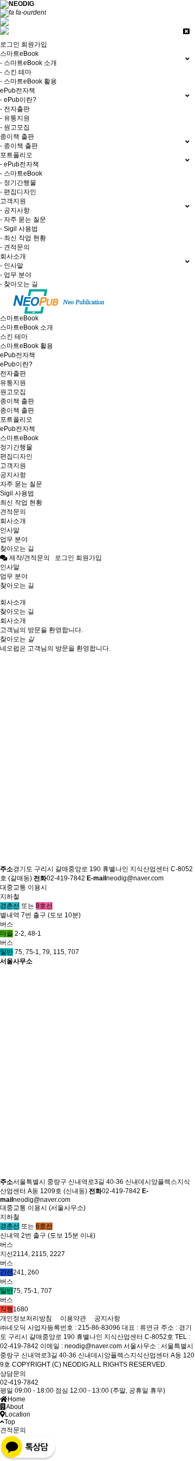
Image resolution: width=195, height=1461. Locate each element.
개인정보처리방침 (26, 1318)
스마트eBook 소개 (26, 327)
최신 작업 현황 (21, 502)
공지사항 (13, 475)
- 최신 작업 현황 (23, 238)
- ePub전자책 (19, 164)
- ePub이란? (18, 100)
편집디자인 (16, 456)
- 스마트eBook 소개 (28, 63)
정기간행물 (16, 447)
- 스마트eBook (21, 173)
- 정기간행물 (18, 182)
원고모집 (13, 392)
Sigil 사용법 (17, 493)
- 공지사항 (15, 210)
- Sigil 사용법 (19, 229)
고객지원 (13, 465)
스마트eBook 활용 (26, 346)
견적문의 (13, 512)
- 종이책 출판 (19, 146)
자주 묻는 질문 (21, 484)
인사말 (10, 530)
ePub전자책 (17, 355)
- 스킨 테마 (15, 72)
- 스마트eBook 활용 (28, 81)
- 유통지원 (15, 118)
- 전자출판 (15, 109)
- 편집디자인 (18, 192)
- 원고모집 (15, 127)
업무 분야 (14, 539)
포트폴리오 (16, 419)
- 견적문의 (15, 247)
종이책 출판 (17, 401)
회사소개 (13, 521)
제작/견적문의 (29, 558)
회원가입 (34, 44)
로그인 (10, 44)
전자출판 (13, 373)
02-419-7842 (19, 1382)
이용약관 (73, 1318)
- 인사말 (11, 265)
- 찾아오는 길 (19, 284)
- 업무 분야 (15, 275)
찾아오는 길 (17, 548)
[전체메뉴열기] (23, 12)
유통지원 (13, 383)
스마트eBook (19, 318)
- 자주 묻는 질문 (23, 219)
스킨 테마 (14, 336)
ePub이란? (16, 364)
